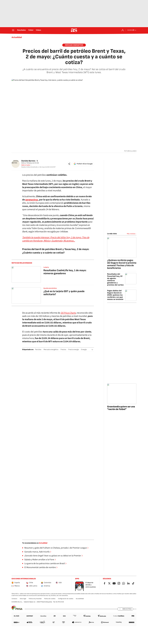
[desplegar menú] (13, 30)
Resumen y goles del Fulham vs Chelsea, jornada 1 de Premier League (55, 547)
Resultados (21, 30)
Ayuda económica (50, 288)
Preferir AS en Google (85, 164)
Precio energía (73, 350)
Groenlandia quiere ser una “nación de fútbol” (121, 408)
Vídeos (38, 30)
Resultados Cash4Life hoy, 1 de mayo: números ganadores (64, 272)
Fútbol (30, 30)
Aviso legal (23, 599)
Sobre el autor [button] (25, 165)
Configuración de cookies (65, 599)
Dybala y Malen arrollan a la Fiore (39, 559)
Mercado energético (51, 350)
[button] (69, 164)
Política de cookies (49, 599)
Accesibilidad (80, 599)
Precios (63, 350)
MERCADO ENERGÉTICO (74, 45)
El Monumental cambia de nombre (40, 567)
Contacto (14, 599)
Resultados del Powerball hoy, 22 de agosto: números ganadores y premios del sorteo (115, 279)
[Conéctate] (122, 30)
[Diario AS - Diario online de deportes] (74, 30)
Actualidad (17, 37)
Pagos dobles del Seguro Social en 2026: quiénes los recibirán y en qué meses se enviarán (115, 295)
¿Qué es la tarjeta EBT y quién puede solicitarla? (64, 293)
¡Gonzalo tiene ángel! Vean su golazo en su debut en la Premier (52, 555)
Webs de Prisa (127, 609)
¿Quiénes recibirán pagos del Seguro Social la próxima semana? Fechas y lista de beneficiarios (121, 264)
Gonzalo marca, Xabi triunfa (37, 551)
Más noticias (131, 234)
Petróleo (38, 350)
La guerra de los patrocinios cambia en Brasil (44, 563)
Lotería (46, 267)
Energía (84, 350)
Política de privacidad (35, 599)
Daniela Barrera (28, 161)
